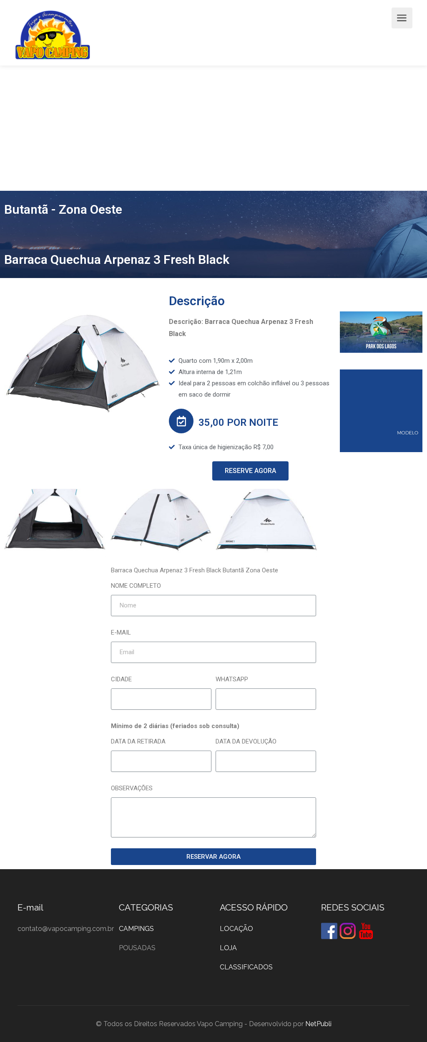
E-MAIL (121, 632)
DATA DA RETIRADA (138, 741)
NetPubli (318, 1024)
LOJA (228, 948)
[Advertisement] (213, 128)
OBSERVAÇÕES (132, 788)
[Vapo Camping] (53, 37)
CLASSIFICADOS (246, 967)
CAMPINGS (136, 929)
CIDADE (121, 679)
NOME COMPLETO (136, 585)
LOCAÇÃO (236, 929)
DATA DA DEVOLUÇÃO (246, 741)
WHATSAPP (232, 679)
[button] (250, 471)
